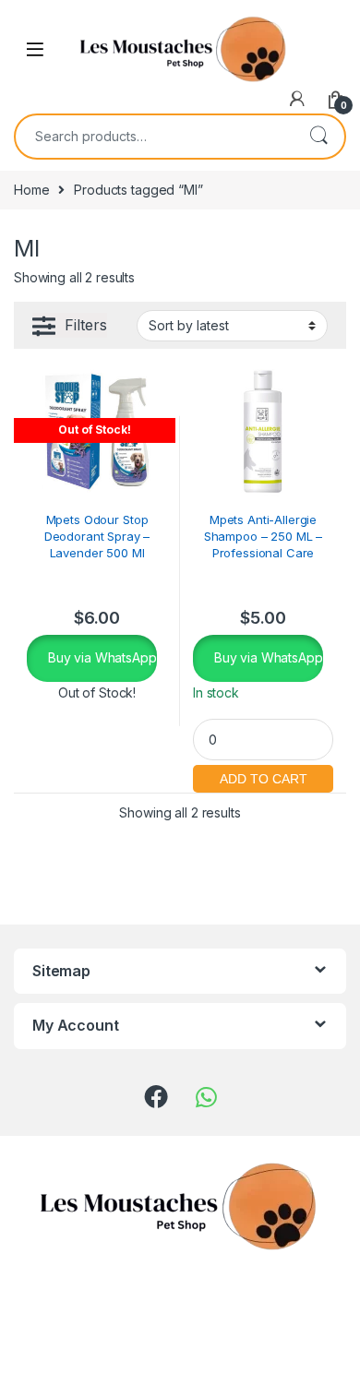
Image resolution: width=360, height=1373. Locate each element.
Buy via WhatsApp (100, 657)
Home (31, 189)
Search (318, 136)
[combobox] (154, 136)
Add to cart (263, 776)
